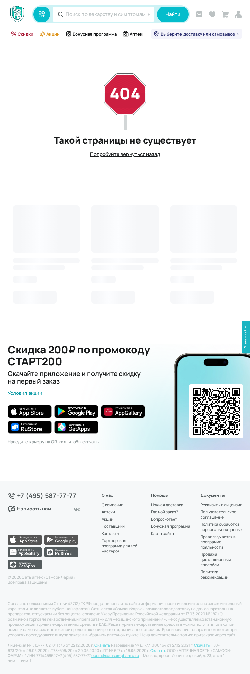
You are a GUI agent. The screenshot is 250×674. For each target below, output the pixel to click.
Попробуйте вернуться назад (125, 154)
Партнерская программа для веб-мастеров (120, 546)
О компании (112, 505)
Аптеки (137, 34)
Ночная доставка (167, 505)
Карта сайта (162, 533)
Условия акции (25, 393)
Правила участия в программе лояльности (218, 542)
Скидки (25, 34)
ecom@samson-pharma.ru (115, 655)
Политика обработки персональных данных (221, 527)
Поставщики (113, 526)
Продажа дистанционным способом (216, 559)
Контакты (110, 533)
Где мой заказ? (164, 512)
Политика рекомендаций (214, 574)
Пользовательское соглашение (218, 514)
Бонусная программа (95, 34)
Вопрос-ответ (164, 519)
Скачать (102, 645)
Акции (52, 34)
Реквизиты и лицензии (221, 505)
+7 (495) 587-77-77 (46, 496)
